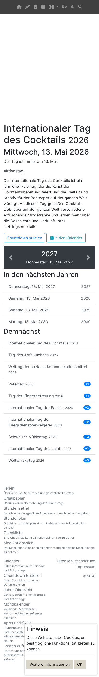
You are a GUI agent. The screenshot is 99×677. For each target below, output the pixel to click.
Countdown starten (24, 237)
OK (79, 664)
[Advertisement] (49, 71)
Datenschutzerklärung (75, 561)
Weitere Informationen (50, 664)
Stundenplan (45, 522)
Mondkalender (23, 610)
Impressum (85, 566)
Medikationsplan (49, 547)
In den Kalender (68, 237)
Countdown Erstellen (23, 579)
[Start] (19, 7)
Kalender (24, 565)
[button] (53, 7)
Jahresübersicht (24, 594)
